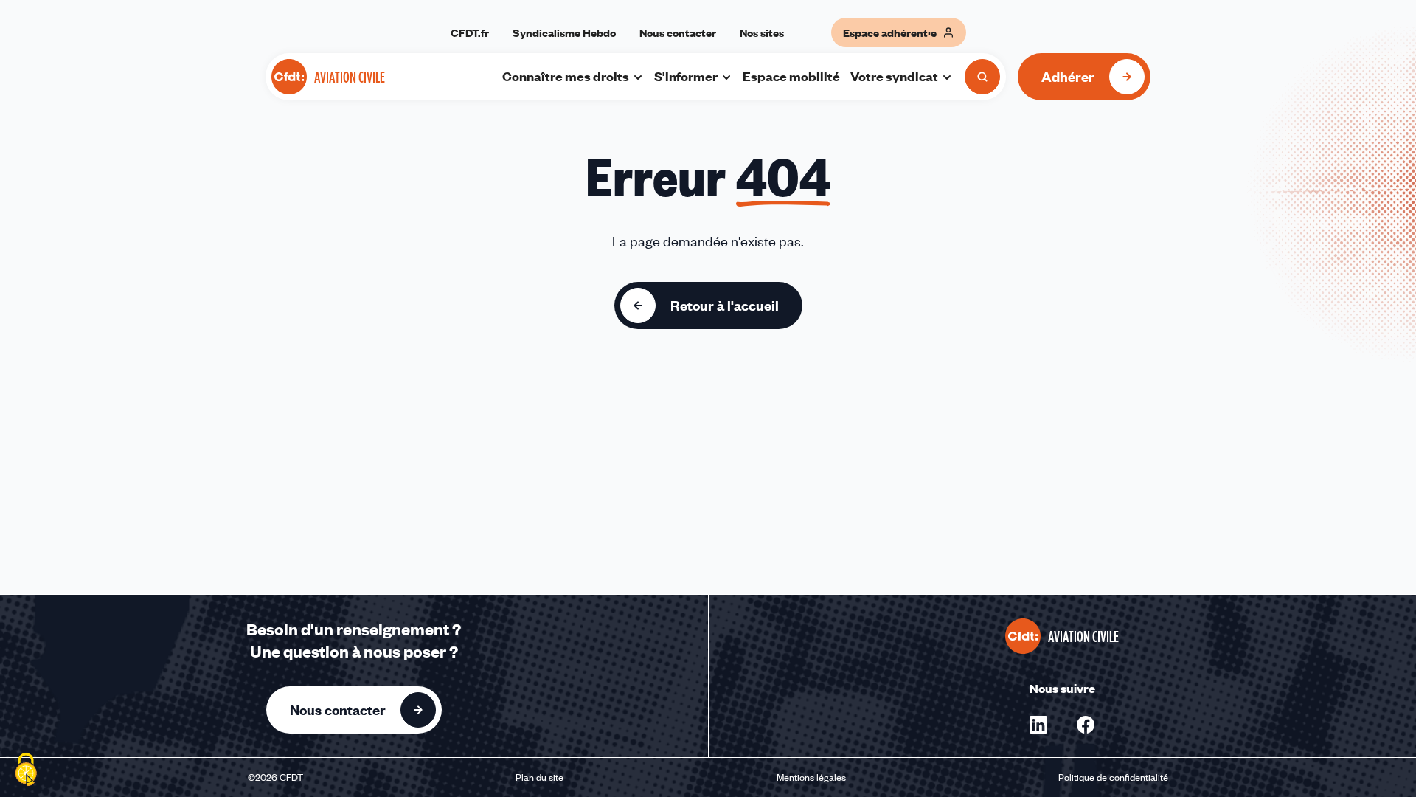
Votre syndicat (894, 76)
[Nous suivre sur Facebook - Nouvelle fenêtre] (1085, 725)
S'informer (686, 76)
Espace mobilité (791, 76)
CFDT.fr (470, 32)
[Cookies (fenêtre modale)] (26, 771)
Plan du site (539, 777)
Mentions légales (811, 777)
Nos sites (762, 32)
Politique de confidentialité (1113, 777)
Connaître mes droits (565, 76)
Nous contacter (677, 32)
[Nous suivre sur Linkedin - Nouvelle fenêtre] (1038, 725)
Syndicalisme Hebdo (564, 32)
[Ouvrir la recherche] (982, 76)
